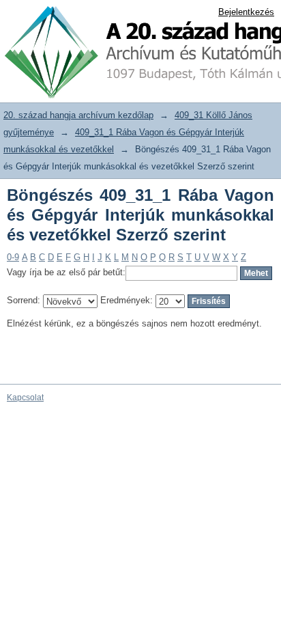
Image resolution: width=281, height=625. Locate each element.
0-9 (13, 257)
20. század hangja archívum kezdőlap (78, 115)
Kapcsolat (25, 397)
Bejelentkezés (246, 12)
